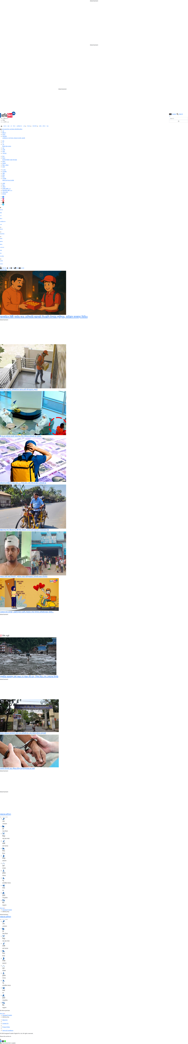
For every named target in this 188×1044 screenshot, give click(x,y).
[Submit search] (178, 121)
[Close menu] (0, 207)
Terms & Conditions (7, 1030)
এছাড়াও (1, 264)
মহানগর (5, 126)
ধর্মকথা (3, 151)
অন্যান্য (9, 146)
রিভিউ (8, 160)
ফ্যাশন (12, 138)
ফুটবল (6, 146)
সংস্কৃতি (11, 160)
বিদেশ (14, 126)
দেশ (11, 126)
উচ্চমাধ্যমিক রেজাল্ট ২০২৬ (7, 190)
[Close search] (169, 116)
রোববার (3, 183)
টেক (18, 138)
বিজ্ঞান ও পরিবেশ (5, 165)
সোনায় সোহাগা (5, 192)
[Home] (7, 114)
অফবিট (3, 150)
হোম (3, 131)
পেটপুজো (15, 138)
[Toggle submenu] (0, 236)
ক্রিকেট (3, 146)
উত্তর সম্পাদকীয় (10, 180)
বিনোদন (28, 126)
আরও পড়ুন (2, 908)
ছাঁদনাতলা (4, 194)
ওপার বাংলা (4, 153)
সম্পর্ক (9, 138)
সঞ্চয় (47, 126)
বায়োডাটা (4, 163)
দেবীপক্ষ (3, 187)
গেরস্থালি (23, 138)
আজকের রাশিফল (5, 814)
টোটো (20, 138)
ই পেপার (3, 170)
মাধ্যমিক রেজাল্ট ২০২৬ (6, 188)
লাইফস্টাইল (34, 126)
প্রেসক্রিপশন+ (19, 126)
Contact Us (5, 1023)
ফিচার (3, 185)
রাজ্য (8, 126)
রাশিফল (44, 126)
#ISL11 (4, 133)
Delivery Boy (3, 270)
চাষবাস (3, 167)
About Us (4, 1020)
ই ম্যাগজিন (4, 171)
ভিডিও (3, 177)
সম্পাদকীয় (4, 178)
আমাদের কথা (4, 180)
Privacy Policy (6, 1027)
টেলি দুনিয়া (15, 160)
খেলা (24, 126)
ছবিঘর (40, 126)
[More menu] (187, 126)
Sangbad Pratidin (7, 910)
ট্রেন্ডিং (3, 173)
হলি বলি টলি (4, 160)
